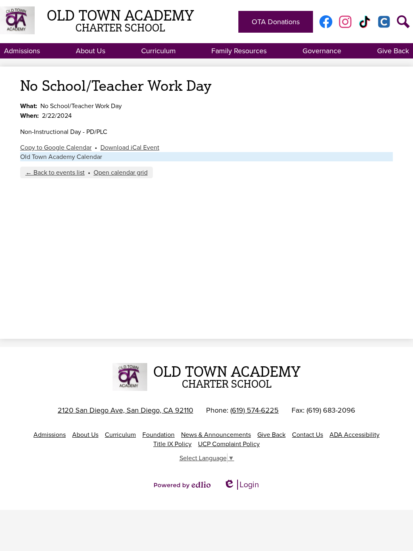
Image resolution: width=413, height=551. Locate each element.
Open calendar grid (121, 172)
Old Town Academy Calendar (61, 156)
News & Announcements (216, 434)
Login (241, 485)
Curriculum (120, 434)
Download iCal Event (129, 147)
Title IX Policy (172, 444)
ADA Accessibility (355, 434)
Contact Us (307, 434)
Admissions (49, 434)
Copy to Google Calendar (56, 147)
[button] (22, 50)
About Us (85, 434)
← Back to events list (55, 172)
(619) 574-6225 (254, 410)
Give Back (271, 434)
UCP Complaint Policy (229, 444)
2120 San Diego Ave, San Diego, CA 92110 (125, 410)
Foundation (158, 434)
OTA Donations (276, 22)
